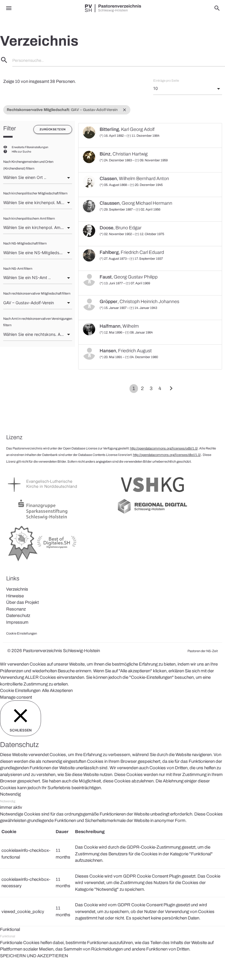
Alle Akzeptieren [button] (57, 690)
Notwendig (7, 801)
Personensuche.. (28, 60)
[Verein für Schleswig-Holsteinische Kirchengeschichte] (152, 494)
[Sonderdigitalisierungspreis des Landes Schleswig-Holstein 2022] (42, 561)
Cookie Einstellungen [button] (20, 690)
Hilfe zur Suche (21, 151)
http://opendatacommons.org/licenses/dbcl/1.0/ (167, 455)
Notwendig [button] (10, 794)
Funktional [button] (10, 929)
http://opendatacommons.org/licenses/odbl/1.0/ (164, 448)
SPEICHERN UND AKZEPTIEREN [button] (34, 955)
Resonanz (16, 609)
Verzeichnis (17, 589)
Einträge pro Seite (166, 80)
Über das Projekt (22, 602)
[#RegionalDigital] (152, 513)
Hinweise (15, 596)
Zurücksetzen (53, 129)
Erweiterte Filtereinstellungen (30, 147)
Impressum (17, 622)
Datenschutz (18, 615)
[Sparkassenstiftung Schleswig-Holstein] (42, 519)
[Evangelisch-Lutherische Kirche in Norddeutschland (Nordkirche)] (42, 494)
